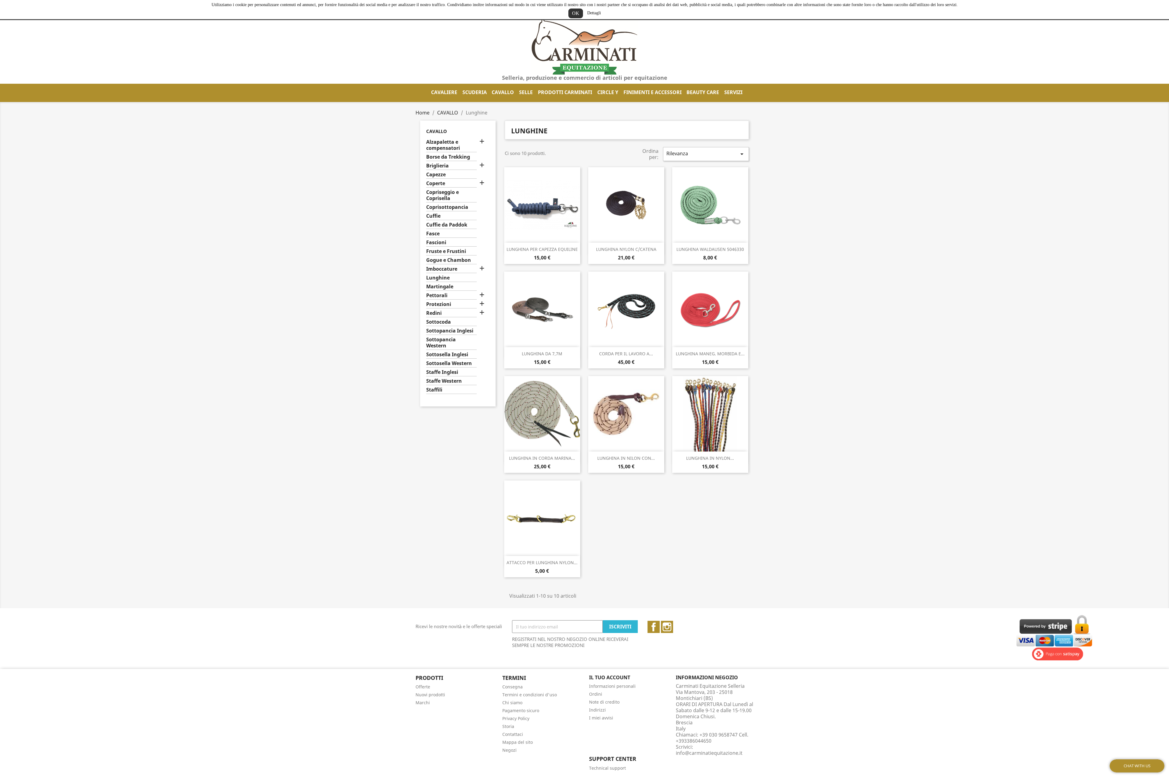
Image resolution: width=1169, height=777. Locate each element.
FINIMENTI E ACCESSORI (652, 92)
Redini (434, 313)
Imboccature (441, 269)
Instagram (667, 627)
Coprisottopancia (447, 207)
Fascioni (436, 242)
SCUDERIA (474, 92)
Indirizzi (597, 710)
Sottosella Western (449, 363)
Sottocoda (438, 322)
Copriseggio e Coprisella (442, 195)
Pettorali (437, 295)
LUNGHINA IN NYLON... (710, 458)
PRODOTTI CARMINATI (565, 92)
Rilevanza (706, 154)
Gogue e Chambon (448, 260)
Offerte (423, 687)
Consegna (512, 687)
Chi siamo (512, 702)
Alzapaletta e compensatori (443, 145)
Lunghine (438, 278)
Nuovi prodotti (430, 695)
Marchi (423, 702)
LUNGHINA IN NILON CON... (626, 458)
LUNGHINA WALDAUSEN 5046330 (710, 249)
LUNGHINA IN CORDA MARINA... (542, 458)
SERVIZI (733, 92)
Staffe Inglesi (442, 372)
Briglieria (437, 166)
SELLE (526, 92)
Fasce (433, 233)
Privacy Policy (515, 718)
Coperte (435, 183)
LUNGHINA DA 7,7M (542, 354)
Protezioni (438, 304)
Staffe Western (444, 381)
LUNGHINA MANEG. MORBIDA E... (710, 354)
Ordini (595, 694)
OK (575, 13)
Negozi (509, 750)
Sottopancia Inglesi (449, 331)
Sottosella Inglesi (447, 354)
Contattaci (512, 734)
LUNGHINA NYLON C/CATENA (626, 249)
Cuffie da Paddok (446, 225)
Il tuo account (609, 677)
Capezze (436, 174)
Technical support (607, 768)
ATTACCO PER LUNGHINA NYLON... (542, 562)
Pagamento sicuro (520, 710)
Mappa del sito (517, 742)
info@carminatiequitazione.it (709, 753)
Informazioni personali (612, 686)
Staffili (434, 390)
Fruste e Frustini (446, 251)
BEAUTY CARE (702, 92)
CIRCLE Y (607, 92)
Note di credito (604, 702)
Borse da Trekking (448, 157)
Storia (508, 726)
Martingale (439, 286)
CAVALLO (503, 92)
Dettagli (594, 13)
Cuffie (433, 216)
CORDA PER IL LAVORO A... (626, 354)
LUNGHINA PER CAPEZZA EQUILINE (542, 249)
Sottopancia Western (441, 342)
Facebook (654, 627)
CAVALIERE (444, 92)
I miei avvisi (601, 718)
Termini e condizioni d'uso (529, 695)
